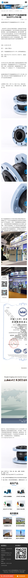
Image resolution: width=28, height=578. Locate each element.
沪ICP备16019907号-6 (14, 572)
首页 (7, 10)
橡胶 (19, 471)
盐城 (4, 472)
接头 (16, 471)
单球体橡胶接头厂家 (16, 570)
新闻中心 (11, 10)
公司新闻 (17, 10)
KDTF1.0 (6, 471)
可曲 (11, 471)
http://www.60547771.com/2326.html (14, 474)
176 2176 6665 (8, 576)
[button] (26, 2)
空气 (7, 472)
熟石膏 (22, 471)
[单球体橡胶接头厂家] (4, 2)
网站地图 (22, 572)
